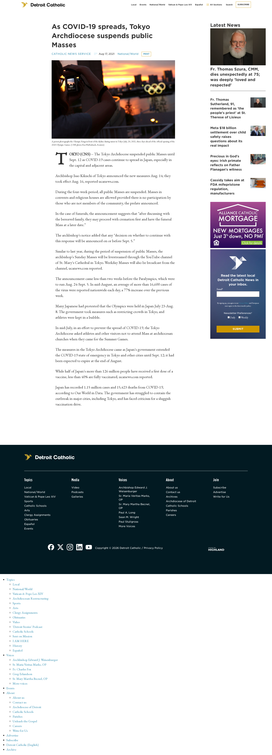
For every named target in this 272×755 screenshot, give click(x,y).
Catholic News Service (71, 53)
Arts (27, 510)
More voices (20, 683)
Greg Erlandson (22, 674)
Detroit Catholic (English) (22, 745)
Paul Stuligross (128, 521)
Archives (171, 496)
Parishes (171, 510)
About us (172, 487)
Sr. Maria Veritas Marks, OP (134, 497)
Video (75, 487)
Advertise (219, 492)
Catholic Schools (35, 505)
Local (133, 4)
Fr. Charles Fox (22, 669)
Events (143, 4)
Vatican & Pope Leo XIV (180, 4)
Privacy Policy (244, 303)
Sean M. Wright (129, 517)
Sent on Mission (22, 636)
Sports (28, 501)
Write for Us (221, 496)
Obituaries (31, 519)
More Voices (127, 526)
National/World (157, 4)
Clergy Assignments (37, 514)
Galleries (77, 496)
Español (199, 4)
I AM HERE (21, 641)
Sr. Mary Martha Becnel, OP (134, 506)
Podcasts (77, 492)
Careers (171, 514)
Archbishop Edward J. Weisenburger (133, 489)
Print (146, 54)
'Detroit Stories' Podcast (27, 627)
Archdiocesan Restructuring (30, 598)
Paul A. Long (127, 512)
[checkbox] (238, 317)
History (17, 646)
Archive (11, 749)
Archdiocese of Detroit (181, 501)
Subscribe (243, 4)
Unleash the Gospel (25, 721)
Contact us (173, 492)
